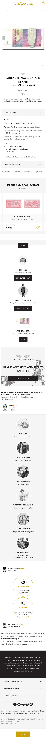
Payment (27, 172)
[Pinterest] (23, 704)
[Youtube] (31, 704)
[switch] (13, 410)
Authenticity (5, 172)
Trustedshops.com (27, 397)
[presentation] (5, 65)
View (23, 339)
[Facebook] (15, 704)
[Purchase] (38, 226)
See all (23, 245)
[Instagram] (27, 704)
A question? (39, 172)
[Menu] (17, 404)
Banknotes (12, 10)
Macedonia (22, 10)
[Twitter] (19, 704)
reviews (9, 399)
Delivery (17, 172)
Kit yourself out (23, 278)
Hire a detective (23, 309)
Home (4, 10)
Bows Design (13, 723)
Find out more (23, 379)
